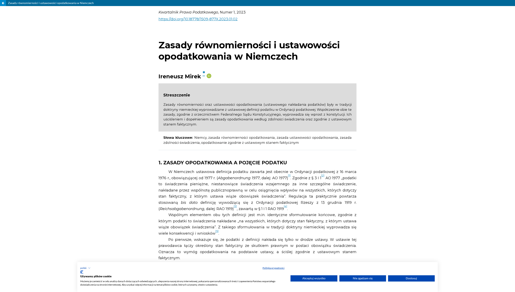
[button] (85, 268)
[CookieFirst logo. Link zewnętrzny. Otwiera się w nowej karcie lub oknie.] (81, 272)
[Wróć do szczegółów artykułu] (3, 3)
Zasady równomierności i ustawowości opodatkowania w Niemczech (51, 3)
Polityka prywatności (273, 267)
